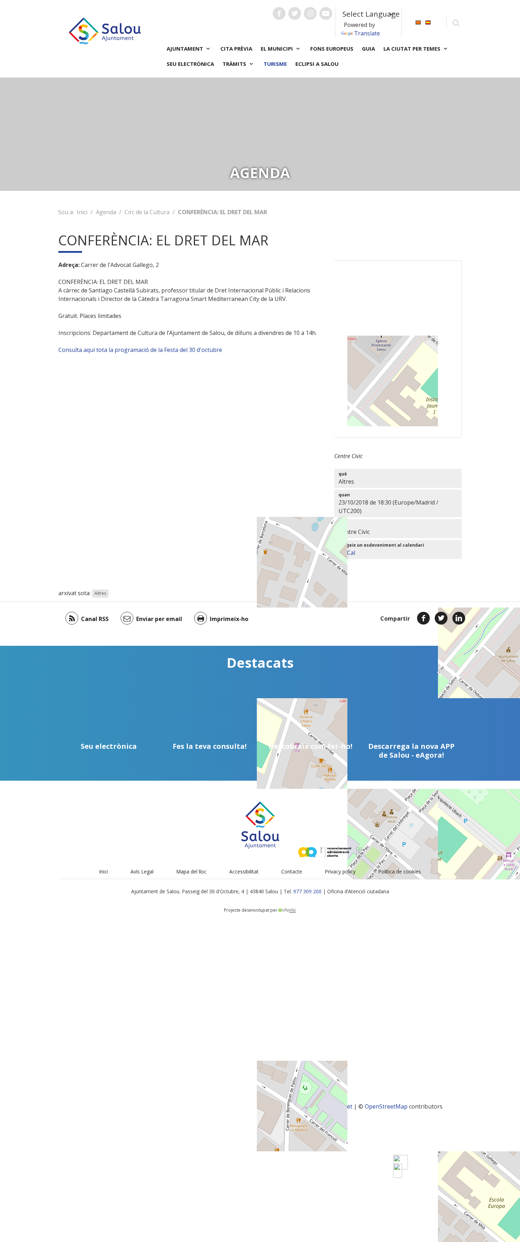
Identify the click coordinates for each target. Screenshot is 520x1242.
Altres (100, 594)
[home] (104, 30)
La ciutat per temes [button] (412, 48)
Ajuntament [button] (185, 48)
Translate (367, 33)
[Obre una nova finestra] (279, 13)
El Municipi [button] (277, 48)
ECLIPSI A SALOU (317, 63)
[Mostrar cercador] (455, 22)
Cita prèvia (236, 48)
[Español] (428, 21)
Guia (368, 48)
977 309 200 (307, 891)
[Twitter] (441, 618)
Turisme (275, 63)
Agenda (106, 212)
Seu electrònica (190, 63)
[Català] (418, 21)
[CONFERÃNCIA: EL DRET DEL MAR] (397, 1170)
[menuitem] (418, 21)
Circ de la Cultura (147, 212)
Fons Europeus (331, 48)
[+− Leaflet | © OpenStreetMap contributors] (398, 349)
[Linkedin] (458, 618)
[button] (439, 672)
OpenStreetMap (386, 1106)
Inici (82, 212)
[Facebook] (423, 618)
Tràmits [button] (235, 63)
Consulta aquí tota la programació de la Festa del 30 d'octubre (141, 350)
